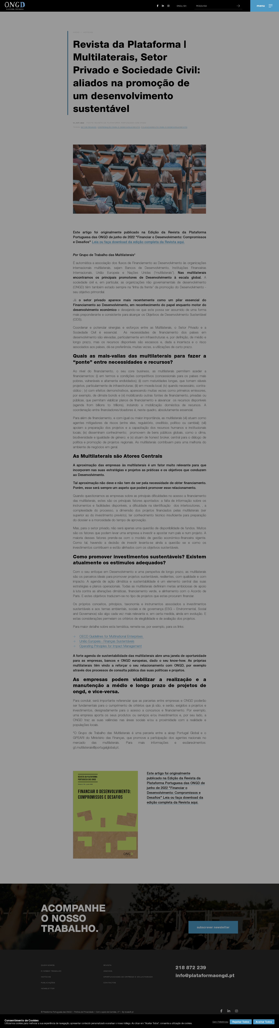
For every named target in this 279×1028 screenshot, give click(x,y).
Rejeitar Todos (240, 1021)
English (181, 6)
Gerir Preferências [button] (220, 1021)
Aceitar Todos (264, 1021)
